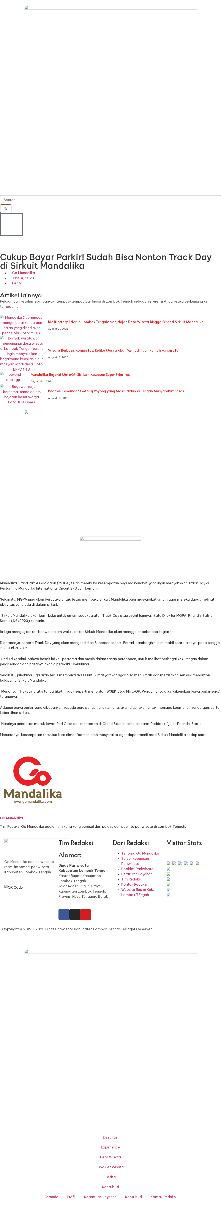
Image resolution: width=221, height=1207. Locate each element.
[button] (1, 250)
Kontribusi (110, 1187)
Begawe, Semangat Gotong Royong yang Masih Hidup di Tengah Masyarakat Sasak (116, 390)
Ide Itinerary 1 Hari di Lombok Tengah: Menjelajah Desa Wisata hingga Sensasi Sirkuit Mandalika (126, 321)
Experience (110, 1147)
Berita (17, 283)
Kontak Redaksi (164, 1197)
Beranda (51, 1197)
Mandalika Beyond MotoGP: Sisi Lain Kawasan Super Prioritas (80, 374)
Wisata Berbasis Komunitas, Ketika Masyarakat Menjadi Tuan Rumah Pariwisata (113, 350)
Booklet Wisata (111, 1167)
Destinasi (110, 1137)
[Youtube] (85, 914)
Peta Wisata (110, 1157)
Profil (71, 1197)
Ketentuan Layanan (100, 1197)
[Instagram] (74, 914)
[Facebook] (63, 914)
